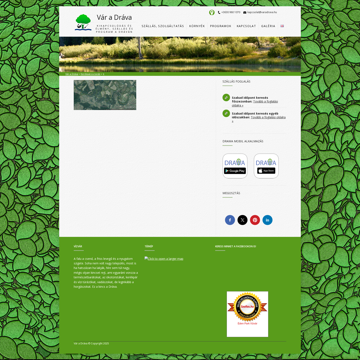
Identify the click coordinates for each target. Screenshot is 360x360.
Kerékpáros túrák (90, 73)
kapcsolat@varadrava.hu (262, 12)
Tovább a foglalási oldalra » (255, 103)
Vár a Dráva (114, 23)
